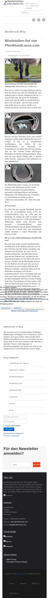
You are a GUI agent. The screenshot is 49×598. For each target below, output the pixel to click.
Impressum (33, 311)
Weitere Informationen (19, 311)
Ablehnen (17, 308)
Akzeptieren (6, 308)
